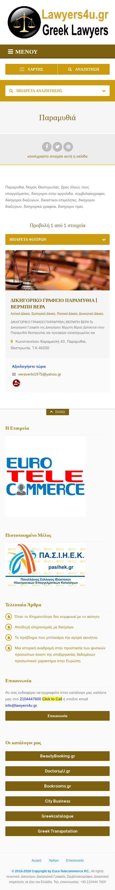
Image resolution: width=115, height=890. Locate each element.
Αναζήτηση (86, 69)
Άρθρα (54, 860)
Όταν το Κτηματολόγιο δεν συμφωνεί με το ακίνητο (57, 616)
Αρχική (36, 860)
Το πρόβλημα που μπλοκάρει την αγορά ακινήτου (56, 637)
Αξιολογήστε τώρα (29, 366)
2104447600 (41, 699)
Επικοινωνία (75, 860)
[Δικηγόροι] (16, 383)
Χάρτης (35, 69)
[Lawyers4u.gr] (57, 22)
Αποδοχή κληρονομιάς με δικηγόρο (44, 627)
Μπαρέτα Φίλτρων (27, 239)
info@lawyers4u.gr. (21, 705)
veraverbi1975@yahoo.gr (39, 374)
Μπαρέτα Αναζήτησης (39, 91)
